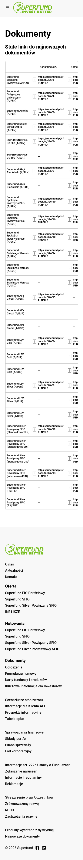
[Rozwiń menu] (7, 7)
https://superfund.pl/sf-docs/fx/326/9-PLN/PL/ (51, 253)
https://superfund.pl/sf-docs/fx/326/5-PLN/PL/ (51, 170)
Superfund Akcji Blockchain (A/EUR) (18, 186)
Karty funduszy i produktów (26, 680)
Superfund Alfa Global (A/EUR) (15, 312)
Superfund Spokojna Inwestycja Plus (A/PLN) (15, 202)
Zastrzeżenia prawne (21, 816)
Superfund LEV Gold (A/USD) (15, 371)
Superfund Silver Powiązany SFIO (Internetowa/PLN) (17, 473)
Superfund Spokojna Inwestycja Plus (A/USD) (15, 237)
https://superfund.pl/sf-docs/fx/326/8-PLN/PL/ (51, 385)
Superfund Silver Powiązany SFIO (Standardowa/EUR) (18, 444)
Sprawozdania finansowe (24, 732)
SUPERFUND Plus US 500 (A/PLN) (17, 141)
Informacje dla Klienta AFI (25, 706)
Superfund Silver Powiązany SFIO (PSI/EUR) (16, 502)
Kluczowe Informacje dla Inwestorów (33, 686)
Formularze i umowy (20, 674)
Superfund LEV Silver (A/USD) (15, 414)
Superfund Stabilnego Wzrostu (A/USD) (18, 282)
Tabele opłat (14, 719)
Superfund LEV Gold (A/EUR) (15, 356)
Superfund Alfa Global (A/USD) (15, 326)
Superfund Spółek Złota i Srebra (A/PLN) (17, 127)
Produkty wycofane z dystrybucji (29, 830)
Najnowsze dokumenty (22, 836)
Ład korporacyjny (18, 751)
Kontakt (11, 577)
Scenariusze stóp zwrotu (24, 700)
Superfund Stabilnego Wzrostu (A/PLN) (18, 253)
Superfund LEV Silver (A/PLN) (15, 385)
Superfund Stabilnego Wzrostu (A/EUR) (18, 267)
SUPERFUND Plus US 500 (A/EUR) (17, 156)
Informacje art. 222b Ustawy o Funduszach (37, 765)
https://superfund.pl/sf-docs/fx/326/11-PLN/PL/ (51, 297)
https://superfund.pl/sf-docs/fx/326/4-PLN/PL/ (51, 96)
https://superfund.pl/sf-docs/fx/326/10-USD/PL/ (51, 237)
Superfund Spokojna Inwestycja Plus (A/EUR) (15, 219)
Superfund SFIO (17, 599)
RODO (9, 810)
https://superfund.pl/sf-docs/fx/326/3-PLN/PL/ (51, 80)
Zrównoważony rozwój (22, 804)
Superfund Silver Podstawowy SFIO (32, 649)
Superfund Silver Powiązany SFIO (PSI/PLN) (16, 487)
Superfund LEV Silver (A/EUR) (15, 400)
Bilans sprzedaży (18, 745)
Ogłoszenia (13, 667)
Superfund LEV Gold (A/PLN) (15, 341)
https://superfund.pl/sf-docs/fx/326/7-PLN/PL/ (51, 341)
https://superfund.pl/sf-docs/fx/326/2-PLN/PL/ (51, 112)
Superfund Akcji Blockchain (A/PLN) (18, 171)
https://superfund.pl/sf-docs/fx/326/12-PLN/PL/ (51, 429)
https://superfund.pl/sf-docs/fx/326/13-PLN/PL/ (51, 473)
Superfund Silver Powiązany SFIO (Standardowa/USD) (18, 458)
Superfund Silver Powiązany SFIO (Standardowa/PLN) (18, 429)
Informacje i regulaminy (23, 777)
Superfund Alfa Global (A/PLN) (15, 297)
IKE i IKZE (12, 612)
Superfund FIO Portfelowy (25, 593)
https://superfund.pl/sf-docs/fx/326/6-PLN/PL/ (51, 141)
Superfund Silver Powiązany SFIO (31, 605)
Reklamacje (14, 784)
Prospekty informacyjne (23, 712)
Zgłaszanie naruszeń (21, 771)
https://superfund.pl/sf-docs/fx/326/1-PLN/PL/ (51, 127)
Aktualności (14, 570)
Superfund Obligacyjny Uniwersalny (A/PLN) (14, 96)
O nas (9, 564)
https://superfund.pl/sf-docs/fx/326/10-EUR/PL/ (51, 219)
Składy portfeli (16, 739)
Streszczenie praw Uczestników (29, 797)
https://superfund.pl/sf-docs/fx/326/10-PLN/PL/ (51, 201)
